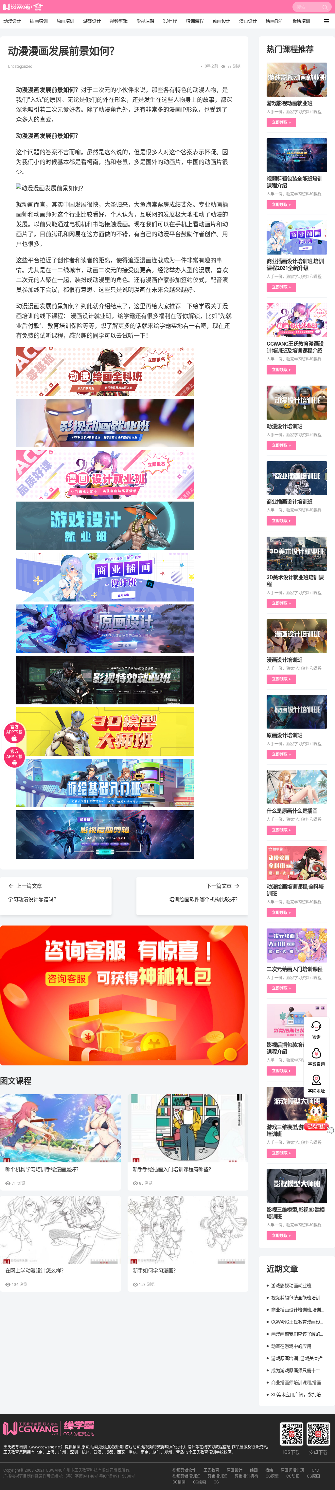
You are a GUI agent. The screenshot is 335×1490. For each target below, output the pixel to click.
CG (216, 1482)
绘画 (254, 1470)
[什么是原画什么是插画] (297, 787)
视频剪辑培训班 (186, 1476)
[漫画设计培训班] (297, 636)
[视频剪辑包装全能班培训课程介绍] (297, 155)
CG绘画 (199, 1482)
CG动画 (292, 1476)
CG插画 (178, 1482)
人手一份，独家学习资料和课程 (294, 112)
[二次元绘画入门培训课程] (297, 945)
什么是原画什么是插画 (292, 811)
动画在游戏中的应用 (291, 1346)
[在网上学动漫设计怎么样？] (60, 1230)
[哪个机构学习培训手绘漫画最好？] (60, 1128)
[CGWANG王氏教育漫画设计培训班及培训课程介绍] (297, 320)
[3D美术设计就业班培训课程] (297, 554)
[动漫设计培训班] (297, 403)
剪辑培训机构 (246, 1476)
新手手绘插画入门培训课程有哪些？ (173, 1169)
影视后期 (145, 21)
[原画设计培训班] (297, 712)
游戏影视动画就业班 (289, 103)
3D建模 (170, 21)
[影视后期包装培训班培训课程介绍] (297, 1021)
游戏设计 (92, 21)
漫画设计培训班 (284, 660)
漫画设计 (248, 21)
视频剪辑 (118, 21)
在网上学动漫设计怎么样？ (35, 1271)
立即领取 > (281, 122)
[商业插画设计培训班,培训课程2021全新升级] (297, 237)
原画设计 (234, 1470)
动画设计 (221, 21)
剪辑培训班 (217, 1476)
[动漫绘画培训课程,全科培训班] (297, 863)
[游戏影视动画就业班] (297, 80)
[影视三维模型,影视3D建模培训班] (297, 1186)
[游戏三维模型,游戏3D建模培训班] (297, 1104)
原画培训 (65, 21)
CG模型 (272, 1476)
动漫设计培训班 (284, 426)
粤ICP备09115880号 (117, 1476)
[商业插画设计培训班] (297, 478)
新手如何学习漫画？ (155, 1271)
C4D (315, 1470)
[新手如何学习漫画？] (188, 1230)
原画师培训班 (292, 1470)
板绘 (269, 1470)
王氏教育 (211, 1470)
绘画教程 (274, 21)
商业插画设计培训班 (289, 502)
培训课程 (194, 21)
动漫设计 (12, 21)
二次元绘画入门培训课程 (295, 969)
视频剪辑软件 (184, 1470)
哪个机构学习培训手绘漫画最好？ (43, 1169)
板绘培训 (301, 21)
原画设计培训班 (284, 735)
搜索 (325, 9)
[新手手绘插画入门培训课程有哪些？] (188, 1128)
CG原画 (313, 1476)
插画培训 (38, 21)
